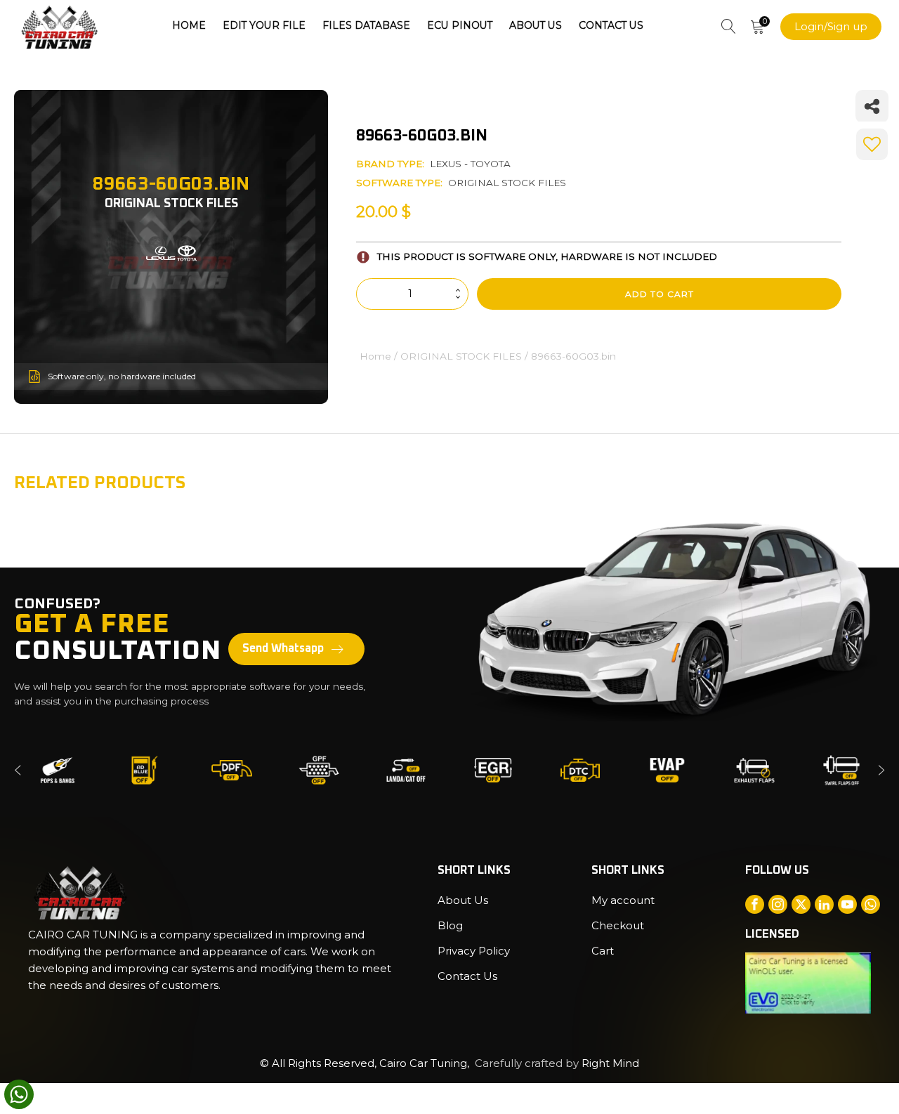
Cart (602, 950)
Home (189, 25)
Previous (17, 770)
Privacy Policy (474, 950)
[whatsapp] (19, 1094)
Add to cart (659, 294)
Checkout (617, 925)
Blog (450, 925)
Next (881, 770)
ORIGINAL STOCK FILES (507, 182)
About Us (535, 25)
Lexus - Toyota (470, 163)
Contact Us (611, 25)
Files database (366, 25)
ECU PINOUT (459, 25)
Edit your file (264, 25)
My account (623, 900)
